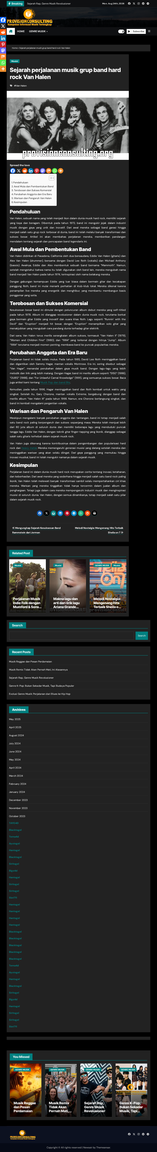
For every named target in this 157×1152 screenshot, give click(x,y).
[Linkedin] (30, 170)
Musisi (14, 61)
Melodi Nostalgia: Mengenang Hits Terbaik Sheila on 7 (107, 605)
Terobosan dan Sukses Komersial (33, 190)
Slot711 (13, 897)
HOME (21, 31)
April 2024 (15, 767)
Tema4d (14, 836)
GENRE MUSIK (37, 31)
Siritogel (14, 863)
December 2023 (18, 800)
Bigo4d (13, 870)
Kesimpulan (20, 202)
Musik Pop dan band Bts (55, 382)
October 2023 (17, 816)
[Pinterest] (36, 170)
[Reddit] (24, 170)
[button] (149, 31)
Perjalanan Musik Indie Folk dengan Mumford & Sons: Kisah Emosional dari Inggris (26, 607)
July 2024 (15, 743)
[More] (60, 170)
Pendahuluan (20, 182)
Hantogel (14, 850)
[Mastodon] (42, 170)
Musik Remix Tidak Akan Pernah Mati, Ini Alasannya (38, 669)
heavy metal (29, 448)
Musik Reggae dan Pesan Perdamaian (30, 661)
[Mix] (48, 170)
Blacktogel (15, 830)
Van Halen (21, 85)
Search (17, 625)
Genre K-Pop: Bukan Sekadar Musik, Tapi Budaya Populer (41, 685)
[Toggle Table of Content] (50, 178)
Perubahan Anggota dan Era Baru (33, 194)
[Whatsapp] (54, 170)
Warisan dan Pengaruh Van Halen (33, 198)
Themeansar (103, 1147)
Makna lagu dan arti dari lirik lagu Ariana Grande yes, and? (66, 605)
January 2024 (17, 792)
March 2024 (16, 775)
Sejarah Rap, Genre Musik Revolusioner (31, 677)
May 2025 (15, 719)
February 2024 (17, 783)
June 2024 (15, 751)
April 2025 (15, 727)
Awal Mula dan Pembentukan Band (34, 186)
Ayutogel (14, 843)
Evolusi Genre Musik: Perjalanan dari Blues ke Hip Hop (40, 694)
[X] (18, 170)
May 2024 (15, 759)
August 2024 (16, 735)
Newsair (87, 1147)
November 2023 (18, 808)
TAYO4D (14, 823)
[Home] (11, 31)
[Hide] (1, 75)
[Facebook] (12, 170)
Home (14, 48)
